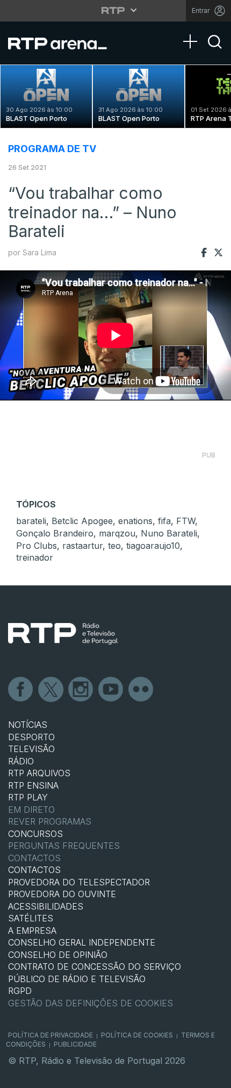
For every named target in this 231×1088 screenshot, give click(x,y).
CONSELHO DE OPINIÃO (57, 954)
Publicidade (75, 1044)
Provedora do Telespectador (79, 882)
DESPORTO (31, 737)
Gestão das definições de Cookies (90, 1003)
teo (114, 545)
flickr (141, 690)
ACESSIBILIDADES (45, 906)
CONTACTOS (34, 869)
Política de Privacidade (50, 1035)
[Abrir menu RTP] (115, 10)
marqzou (117, 533)
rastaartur (82, 545)
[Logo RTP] (63, 634)
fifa (164, 521)
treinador (34, 557)
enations (135, 521)
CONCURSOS (35, 833)
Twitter (51, 690)
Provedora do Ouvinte (62, 894)
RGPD (20, 990)
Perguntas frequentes (64, 845)
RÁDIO (21, 761)
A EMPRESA (32, 930)
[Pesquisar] (215, 51)
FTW (185, 521)
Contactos (34, 858)
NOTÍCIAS (27, 724)
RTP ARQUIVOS (39, 773)
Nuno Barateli (169, 533)
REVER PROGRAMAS (49, 821)
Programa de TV (52, 148)
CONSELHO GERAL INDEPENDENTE (81, 942)
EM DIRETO (31, 809)
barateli (31, 521)
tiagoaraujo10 (153, 545)
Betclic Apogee (82, 521)
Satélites (30, 918)
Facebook (21, 690)
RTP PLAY (28, 797)
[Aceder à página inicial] (64, 43)
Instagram (81, 690)
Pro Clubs (36, 545)
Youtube (111, 690)
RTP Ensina (33, 785)
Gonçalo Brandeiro (54, 533)
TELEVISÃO (31, 748)
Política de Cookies (137, 1035)
